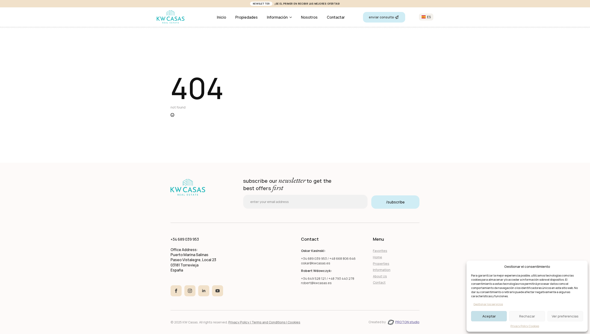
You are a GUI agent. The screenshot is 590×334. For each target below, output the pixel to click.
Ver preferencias (565, 316)
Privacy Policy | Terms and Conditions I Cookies (264, 322)
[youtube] (217, 290)
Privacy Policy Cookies (524, 326)
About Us (380, 276)
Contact (379, 282)
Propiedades (246, 17)
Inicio (221, 17)
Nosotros (309, 17)
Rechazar (527, 316)
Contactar (336, 17)
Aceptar (489, 316)
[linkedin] (203, 290)
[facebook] (176, 290)
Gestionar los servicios (488, 304)
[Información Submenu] (292, 17)
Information (381, 270)
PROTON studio (407, 322)
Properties (381, 263)
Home (377, 257)
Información (277, 17)
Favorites (380, 250)
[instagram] (189, 290)
